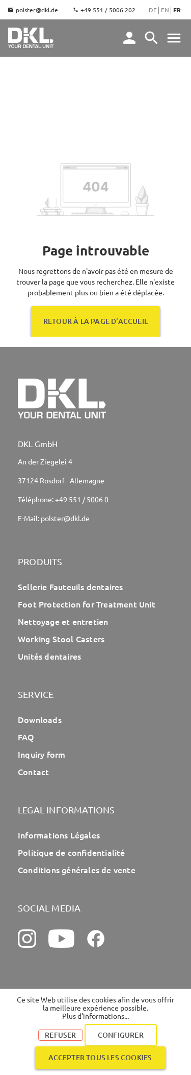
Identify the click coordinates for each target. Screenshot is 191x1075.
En (165, 9)
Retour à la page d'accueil (95, 321)
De (153, 9)
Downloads (40, 719)
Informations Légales (59, 834)
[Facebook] (96, 938)
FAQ (26, 736)
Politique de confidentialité (71, 852)
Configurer (121, 1035)
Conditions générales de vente (76, 869)
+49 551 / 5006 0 (81, 499)
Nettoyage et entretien (63, 621)
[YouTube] (61, 938)
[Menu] (151, 37)
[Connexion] (129, 38)
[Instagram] (27, 938)
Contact (33, 771)
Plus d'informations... (95, 1016)
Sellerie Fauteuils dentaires (70, 586)
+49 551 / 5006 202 (107, 9)
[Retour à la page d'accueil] (30, 38)
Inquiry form (41, 754)
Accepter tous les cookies (100, 1057)
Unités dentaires (49, 656)
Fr (177, 9)
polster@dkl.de (37, 9)
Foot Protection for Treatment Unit (86, 604)
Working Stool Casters (61, 638)
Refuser (60, 1035)
